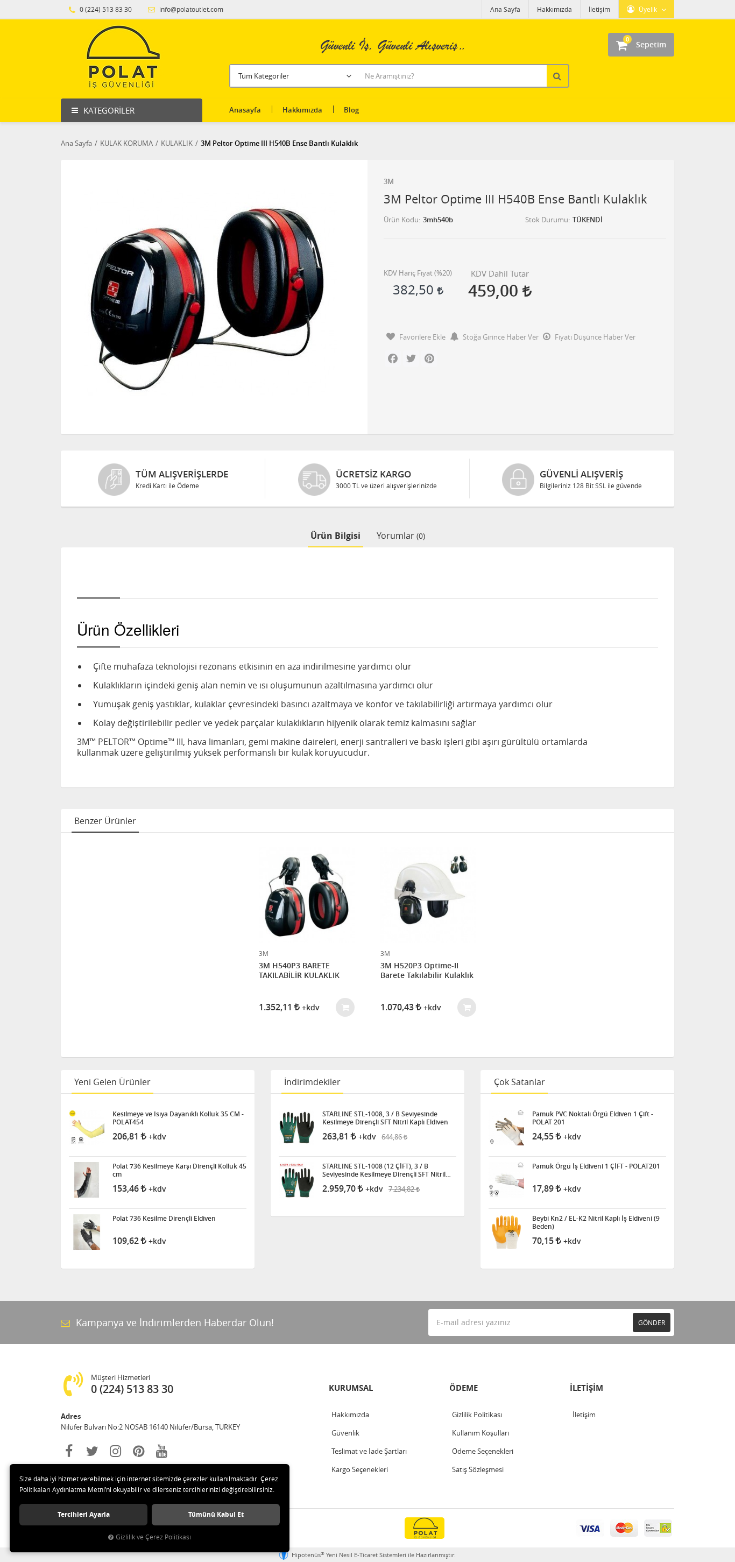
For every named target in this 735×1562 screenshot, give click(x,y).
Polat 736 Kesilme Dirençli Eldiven (164, 1218)
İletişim (599, 9)
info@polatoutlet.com (190, 9)
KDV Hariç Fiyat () (418, 273)
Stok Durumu (546, 219)
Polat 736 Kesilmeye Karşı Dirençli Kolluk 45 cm (179, 1170)
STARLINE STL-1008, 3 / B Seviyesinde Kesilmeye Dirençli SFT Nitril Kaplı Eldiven (385, 1118)
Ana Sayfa (505, 9)
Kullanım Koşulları (480, 1433)
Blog (351, 110)
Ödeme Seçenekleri (482, 1451)
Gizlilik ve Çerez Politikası (153, 1537)
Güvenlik (345, 1433)
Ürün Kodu (401, 219)
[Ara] (558, 76)
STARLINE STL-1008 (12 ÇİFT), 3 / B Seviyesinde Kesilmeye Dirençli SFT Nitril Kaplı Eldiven (384, 1170)
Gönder (651, 1322)
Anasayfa (245, 110)
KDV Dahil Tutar (500, 273)
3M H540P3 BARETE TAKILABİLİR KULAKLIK (299, 970)
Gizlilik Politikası (477, 1414)
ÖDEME (463, 1388)
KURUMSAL (351, 1388)
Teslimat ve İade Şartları (369, 1451)
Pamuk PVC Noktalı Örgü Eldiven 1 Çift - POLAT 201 (592, 1118)
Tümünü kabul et (216, 1514)
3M (389, 181)
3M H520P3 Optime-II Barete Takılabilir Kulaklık (426, 970)
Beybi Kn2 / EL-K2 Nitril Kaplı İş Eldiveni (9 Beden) (596, 1222)
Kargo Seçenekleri (359, 1469)
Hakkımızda (554, 9)
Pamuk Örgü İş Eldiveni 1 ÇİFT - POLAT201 (596, 1166)
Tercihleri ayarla (84, 1514)
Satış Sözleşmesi (478, 1469)
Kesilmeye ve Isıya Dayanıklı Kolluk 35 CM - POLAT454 (178, 1118)
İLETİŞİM (586, 1388)
